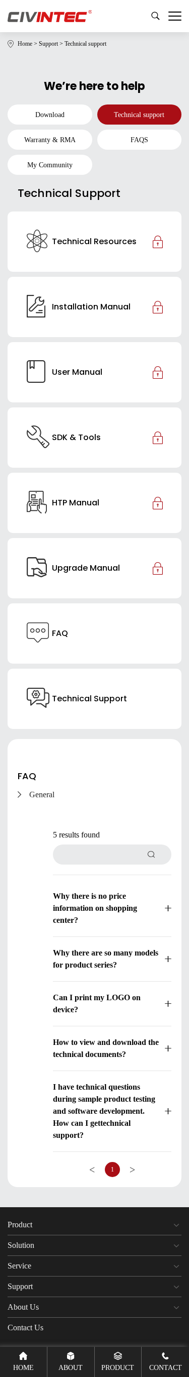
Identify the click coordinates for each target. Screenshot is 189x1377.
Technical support (85, 43)
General (41, 794)
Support (52, 43)
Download (50, 115)
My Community (50, 165)
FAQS (139, 140)
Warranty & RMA (50, 140)
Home (28, 43)
